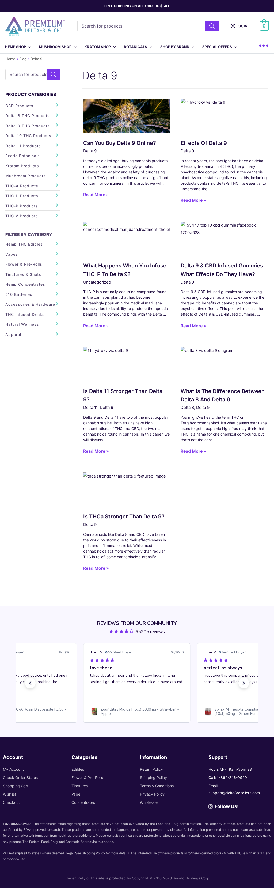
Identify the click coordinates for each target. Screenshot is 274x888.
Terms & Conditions (157, 786)
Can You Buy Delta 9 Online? (119, 143)
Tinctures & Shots (23, 274)
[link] (137, 711)
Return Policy (151, 769)
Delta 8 (187, 407)
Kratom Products (22, 166)
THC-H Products (21, 195)
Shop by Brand (174, 47)
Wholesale (149, 802)
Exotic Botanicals (22, 155)
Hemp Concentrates (25, 284)
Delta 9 (90, 150)
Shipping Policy (153, 777)
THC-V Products (21, 216)
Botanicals (135, 47)
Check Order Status (20, 777)
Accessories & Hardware (30, 304)
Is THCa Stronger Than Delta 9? (124, 516)
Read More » (96, 195)
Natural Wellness (22, 324)
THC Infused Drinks (25, 314)
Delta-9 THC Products (27, 125)
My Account (13, 769)
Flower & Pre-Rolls (23, 264)
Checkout (11, 802)
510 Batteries (18, 294)
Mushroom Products (25, 175)
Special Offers (217, 47)
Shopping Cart (15, 786)
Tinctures (79, 786)
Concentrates (83, 802)
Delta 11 (90, 407)
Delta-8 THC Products (27, 115)
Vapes (11, 254)
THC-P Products (21, 206)
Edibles (77, 769)
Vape (75, 794)
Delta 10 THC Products (28, 135)
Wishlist (9, 794)
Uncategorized (97, 282)
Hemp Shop (15, 47)
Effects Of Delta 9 (204, 143)
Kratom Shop (98, 47)
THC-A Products (21, 186)
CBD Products (19, 105)
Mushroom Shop (55, 47)
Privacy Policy (152, 794)
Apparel (13, 334)
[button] (30, 683)
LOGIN (242, 26)
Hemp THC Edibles (24, 244)
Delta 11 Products (23, 146)
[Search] (212, 26)
